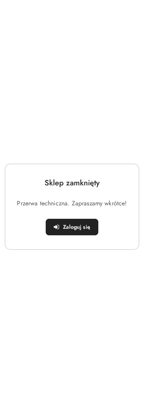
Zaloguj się (76, 227)
